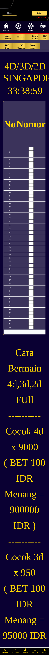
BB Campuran (21, 46)
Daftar (39, 13)
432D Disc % (7, 46)
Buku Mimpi (32, 46)
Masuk (9, 13)
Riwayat (20, 37)
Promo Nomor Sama (8, 37)
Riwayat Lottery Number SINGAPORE (35, 37)
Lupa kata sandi (40, 18)
